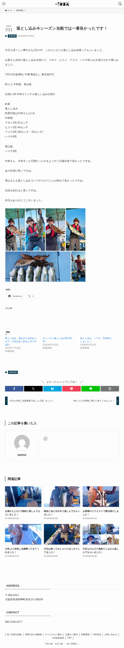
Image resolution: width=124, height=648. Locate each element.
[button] (15, 229)
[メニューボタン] (4, 4)
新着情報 (12, 36)
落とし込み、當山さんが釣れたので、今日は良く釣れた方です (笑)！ (21, 341)
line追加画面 (58, 638)
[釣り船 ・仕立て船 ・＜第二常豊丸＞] (62, 4)
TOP (69, 638)
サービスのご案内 (53, 634)
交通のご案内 (71, 634)
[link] (45, 439)
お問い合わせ (110, 634)
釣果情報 (85, 634)
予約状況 (97, 634)
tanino (22, 454)
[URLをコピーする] (110, 388)
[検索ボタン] (120, 4)
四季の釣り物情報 (33, 634)
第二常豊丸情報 (14, 634)
